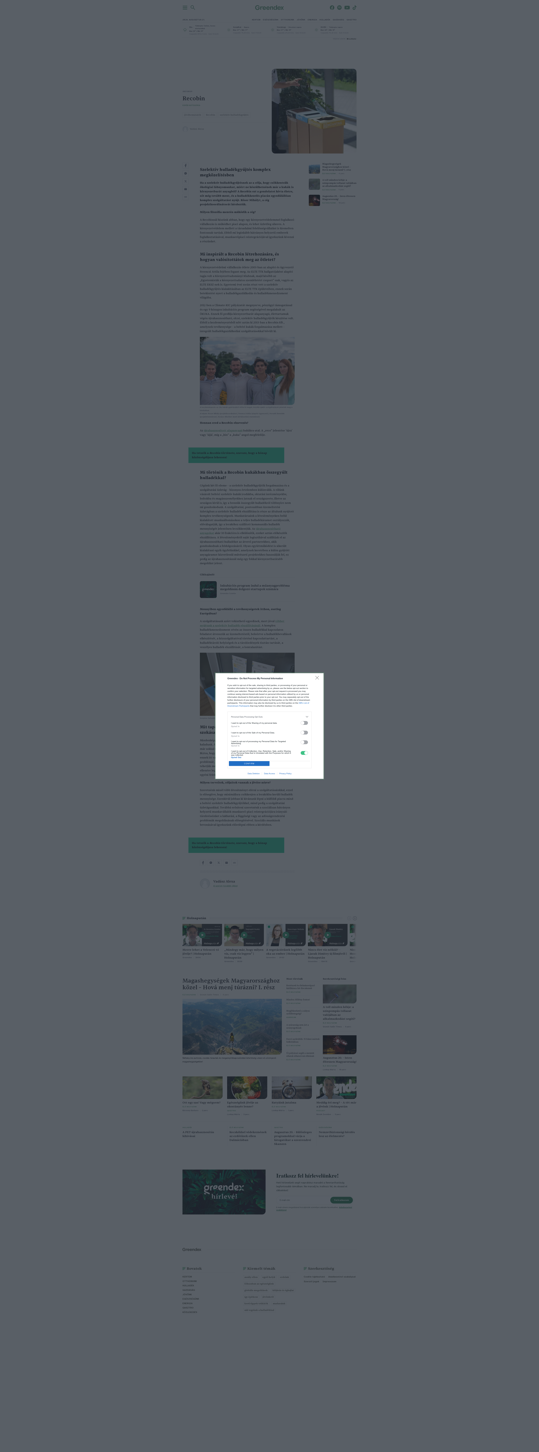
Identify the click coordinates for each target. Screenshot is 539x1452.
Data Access (269, 773)
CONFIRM (249, 764)
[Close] (318, 678)
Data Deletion (254, 773)
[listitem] (269, 716)
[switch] (304, 723)
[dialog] (269, 726)
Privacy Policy (285, 773)
